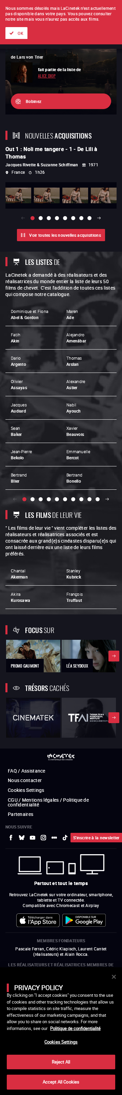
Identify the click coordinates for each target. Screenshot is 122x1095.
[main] (61, 1031)
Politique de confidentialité (75, 1028)
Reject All (61, 1062)
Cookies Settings (61, 1042)
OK (20, 33)
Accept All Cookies (61, 1082)
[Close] (113, 976)
